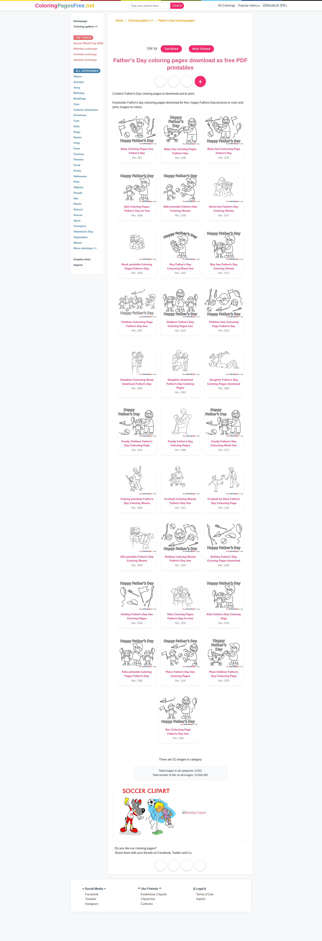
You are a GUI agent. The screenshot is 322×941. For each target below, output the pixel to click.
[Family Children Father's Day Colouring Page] (136, 422)
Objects (78, 187)
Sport (77, 220)
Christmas (80, 115)
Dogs (77, 131)
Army (77, 87)
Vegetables (81, 237)
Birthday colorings (85, 48)
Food (77, 165)
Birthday (79, 92)
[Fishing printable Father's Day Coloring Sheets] (136, 480)
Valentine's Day (83, 231)
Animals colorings (85, 54)
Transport (80, 225)
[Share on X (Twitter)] (200, 865)
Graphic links (82, 259)
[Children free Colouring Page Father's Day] (223, 302)
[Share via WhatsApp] (186, 865)
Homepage (80, 21)
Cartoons (147, 903)
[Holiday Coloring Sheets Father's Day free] (180, 537)
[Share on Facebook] (160, 865)
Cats (76, 120)
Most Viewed (201, 48)
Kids (76, 181)
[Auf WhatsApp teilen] (186, 81)
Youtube (90, 899)
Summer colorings (85, 59)
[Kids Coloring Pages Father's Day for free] (180, 595)
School (78, 209)
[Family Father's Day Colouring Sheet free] (223, 422)
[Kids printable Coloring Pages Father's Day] (136, 653)
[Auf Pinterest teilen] (173, 81)
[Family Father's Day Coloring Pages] (180, 422)
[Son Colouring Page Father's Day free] (178, 710)
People (78, 192)
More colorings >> (85, 248)
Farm (77, 148)
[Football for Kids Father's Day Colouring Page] (223, 480)
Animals (79, 81)
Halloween (80, 176)
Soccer (78, 214)
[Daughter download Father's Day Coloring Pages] (180, 360)
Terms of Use (205, 894)
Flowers (79, 159)
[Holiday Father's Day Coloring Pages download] (223, 537)
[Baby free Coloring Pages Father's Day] (180, 130)
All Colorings (226, 5)
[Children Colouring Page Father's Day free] (136, 302)
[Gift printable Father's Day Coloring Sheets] (136, 537)
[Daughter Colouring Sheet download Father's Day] (136, 360)
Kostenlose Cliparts (154, 894)
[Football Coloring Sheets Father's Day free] (180, 480)
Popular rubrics (248, 5)
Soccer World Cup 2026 (88, 43)
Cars (76, 104)
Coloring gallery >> (86, 26)
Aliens (78, 76)
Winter (78, 242)
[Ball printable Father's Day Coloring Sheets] (180, 187)
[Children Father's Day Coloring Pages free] (180, 302)
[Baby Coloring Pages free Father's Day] (136, 130)
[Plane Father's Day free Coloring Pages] (180, 653)
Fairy (77, 142)
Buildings (80, 98)
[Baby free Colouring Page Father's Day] (223, 130)
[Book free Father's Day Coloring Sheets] (223, 187)
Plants (78, 203)
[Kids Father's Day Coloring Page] (223, 595)
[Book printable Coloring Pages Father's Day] (136, 245)
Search (177, 5)
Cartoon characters (86, 109)
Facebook (91, 894)
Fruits (77, 170)
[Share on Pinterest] (173, 865)
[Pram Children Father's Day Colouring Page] (223, 653)
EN (282, 5)
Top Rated (171, 48)
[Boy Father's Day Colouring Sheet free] (180, 245)
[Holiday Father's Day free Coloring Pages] (136, 595)
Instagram (91, 903)
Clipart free (148, 899)
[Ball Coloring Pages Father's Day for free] (136, 187)
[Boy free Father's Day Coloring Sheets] (223, 245)
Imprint (78, 264)
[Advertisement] (180, 33)
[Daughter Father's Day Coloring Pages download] (223, 360)
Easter (78, 137)
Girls (77, 126)
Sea (76, 198)
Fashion (79, 154)
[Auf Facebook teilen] (160, 81)
